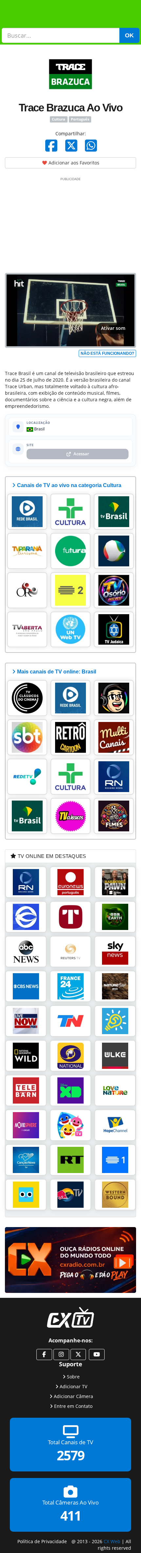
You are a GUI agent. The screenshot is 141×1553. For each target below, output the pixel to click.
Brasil (39, 429)
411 (70, 1516)
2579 (70, 1456)
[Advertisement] (70, 224)
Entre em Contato (73, 1406)
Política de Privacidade (42, 1541)
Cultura (58, 119)
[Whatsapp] (91, 145)
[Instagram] (61, 1354)
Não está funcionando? (107, 353)
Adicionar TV (73, 1386)
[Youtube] (97, 1354)
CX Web (112, 1541)
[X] (71, 145)
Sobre (73, 1376)
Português (80, 119)
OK (129, 35)
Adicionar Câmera (73, 1396)
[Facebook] (51, 145)
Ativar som (113, 328)
